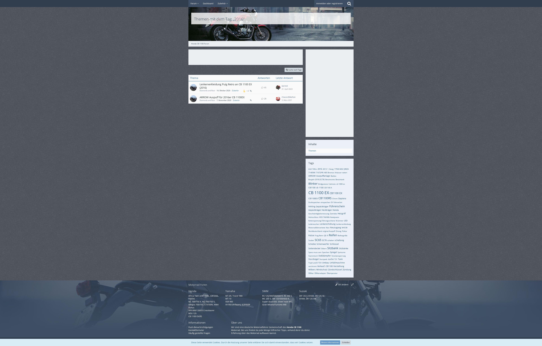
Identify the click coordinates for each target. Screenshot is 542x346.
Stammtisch (313, 256)
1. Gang (330, 169)
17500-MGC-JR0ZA (341, 169)
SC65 (318, 240)
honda (327, 217)
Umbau (325, 262)
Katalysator (334, 217)
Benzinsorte (330, 179)
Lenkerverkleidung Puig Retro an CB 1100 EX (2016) (226, 86)
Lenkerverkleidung (343, 224)
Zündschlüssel (335, 269)
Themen (312, 150)
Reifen (333, 235)
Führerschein (337, 206)
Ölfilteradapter (320, 273)
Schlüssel (334, 244)
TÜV (320, 263)
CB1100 (311, 187)
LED (346, 220)
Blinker (313, 183)
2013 (325, 169)
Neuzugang (335, 227)
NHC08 (344, 227)
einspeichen (325, 202)
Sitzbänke (343, 248)
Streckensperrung (339, 256)
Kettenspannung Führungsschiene (321, 221)
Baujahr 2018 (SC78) (316, 179)
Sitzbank (332, 248)
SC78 (324, 240)
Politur (344, 231)
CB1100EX (313, 198)
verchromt (312, 266)
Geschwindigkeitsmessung (318, 213)
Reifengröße (342, 235)
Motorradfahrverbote (316, 227)
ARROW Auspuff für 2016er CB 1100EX (222, 97)
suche (331, 259)
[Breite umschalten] (352, 284)
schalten (330, 240)
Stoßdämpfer (324, 255)
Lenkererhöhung (328, 224)
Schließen (346, 342)
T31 (335, 259)
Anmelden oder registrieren (329, 3)
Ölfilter (311, 273)
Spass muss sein (314, 252)
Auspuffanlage (323, 175)
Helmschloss (313, 217)
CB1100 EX (336, 193)
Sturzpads (323, 259)
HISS (321, 217)
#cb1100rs (312, 169)
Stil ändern (343, 284)
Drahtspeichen (314, 202)
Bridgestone (323, 184)
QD (325, 235)
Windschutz (321, 269)
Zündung (347, 269)
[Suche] (349, 3)
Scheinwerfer (323, 244)
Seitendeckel (314, 248)
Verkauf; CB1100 (325, 266)
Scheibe (312, 244)
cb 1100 (320, 187)
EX (332, 202)
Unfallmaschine (337, 262)
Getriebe (333, 213)
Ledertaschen (313, 224)
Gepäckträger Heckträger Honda (323, 210)
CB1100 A (328, 187)
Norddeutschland (315, 231)
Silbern (324, 248)
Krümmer (339, 221)
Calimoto (332, 184)
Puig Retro (319, 235)
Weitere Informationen (330, 342)
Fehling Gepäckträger (318, 206)
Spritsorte (341, 252)
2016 (320, 169)
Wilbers (312, 269)
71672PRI (319, 172)
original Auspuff (329, 231)
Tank (340, 259)
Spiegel (333, 252)
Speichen (325, 252)
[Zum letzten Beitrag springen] (278, 87)
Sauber (311, 240)
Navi (327, 227)
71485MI (311, 172)
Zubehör (235, 90)
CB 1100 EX (318, 192)
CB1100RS (325, 198)
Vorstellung (338, 266)
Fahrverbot (338, 202)
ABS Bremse (329, 172)
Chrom (335, 198)
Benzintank (340, 179)
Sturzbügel (313, 259)
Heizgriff (342, 213)
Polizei (311, 235)
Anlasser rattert (341, 172)
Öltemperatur (332, 273)
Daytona (342, 198)
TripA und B (313, 263)
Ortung (338, 231)
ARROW (312, 175)
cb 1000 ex (340, 184)
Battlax (333, 176)
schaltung (339, 240)
